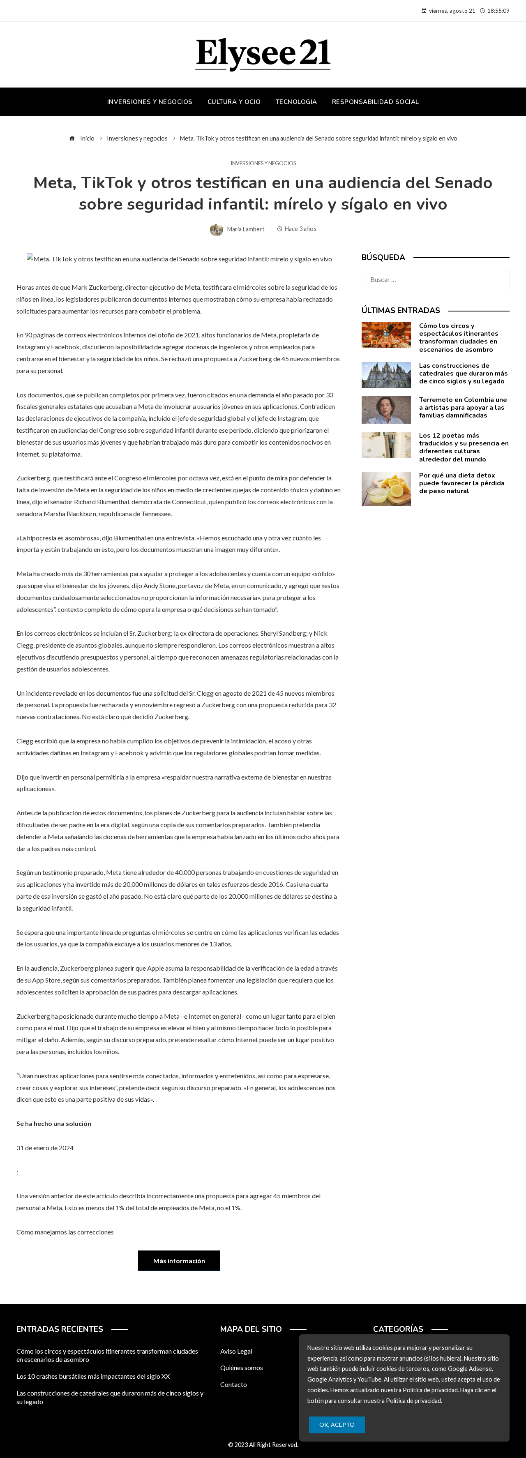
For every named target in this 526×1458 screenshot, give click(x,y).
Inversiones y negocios (263, 163)
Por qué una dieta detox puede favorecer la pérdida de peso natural (462, 483)
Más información (179, 1260)
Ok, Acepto (337, 1424)
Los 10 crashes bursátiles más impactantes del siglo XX (93, 1376)
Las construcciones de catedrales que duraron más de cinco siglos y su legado (463, 373)
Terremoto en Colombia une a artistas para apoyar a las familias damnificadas (463, 407)
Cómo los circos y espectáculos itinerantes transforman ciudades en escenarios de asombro (458, 337)
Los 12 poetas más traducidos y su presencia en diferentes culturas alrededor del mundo (464, 447)
